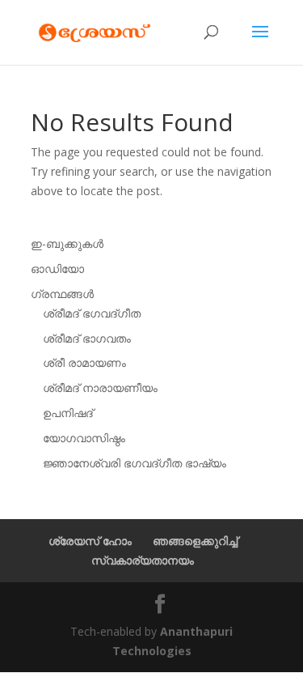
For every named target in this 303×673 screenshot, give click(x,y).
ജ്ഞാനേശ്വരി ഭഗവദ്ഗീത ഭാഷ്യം (134, 463)
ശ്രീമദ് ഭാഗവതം (87, 338)
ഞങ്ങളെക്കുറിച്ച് (195, 540)
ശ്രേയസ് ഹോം (90, 540)
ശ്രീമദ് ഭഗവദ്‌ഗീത (92, 313)
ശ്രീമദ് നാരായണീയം (100, 387)
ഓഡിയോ (57, 268)
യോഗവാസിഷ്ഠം (84, 437)
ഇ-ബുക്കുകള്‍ (67, 243)
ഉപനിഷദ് (68, 412)
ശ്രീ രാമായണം (84, 362)
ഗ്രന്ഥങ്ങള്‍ (62, 293)
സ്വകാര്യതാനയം (142, 560)
